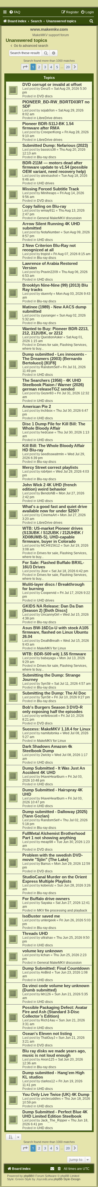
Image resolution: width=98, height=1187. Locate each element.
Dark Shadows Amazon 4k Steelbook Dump (47, 748)
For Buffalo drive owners (46, 899)
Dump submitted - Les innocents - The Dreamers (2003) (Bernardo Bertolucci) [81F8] (54, 358)
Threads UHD (35, 933)
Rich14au (48, 1020)
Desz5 (45, 89)
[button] (25, 67)
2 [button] (39, 66)
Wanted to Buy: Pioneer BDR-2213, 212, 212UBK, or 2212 (55, 331)
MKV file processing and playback (62, 910)
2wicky (46, 755)
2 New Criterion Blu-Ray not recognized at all (49, 247)
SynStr (46, 684)
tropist (45, 254)
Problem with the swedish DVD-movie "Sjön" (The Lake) (52, 857)
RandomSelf (50, 367)
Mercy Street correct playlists (50, 467)
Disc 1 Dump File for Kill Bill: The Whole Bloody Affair (53, 426)
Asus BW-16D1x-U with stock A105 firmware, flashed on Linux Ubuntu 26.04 (55, 632)
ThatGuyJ (48, 1038)
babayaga (48, 658)
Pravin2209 (49, 272)
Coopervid (48, 593)
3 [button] (45, 66)
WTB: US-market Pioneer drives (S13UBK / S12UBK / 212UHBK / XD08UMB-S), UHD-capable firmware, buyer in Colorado (52, 535)
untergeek (48, 920)
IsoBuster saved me (41, 916)
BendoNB (48, 493)
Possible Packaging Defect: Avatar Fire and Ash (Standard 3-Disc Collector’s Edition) (54, 1011)
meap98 (47, 842)
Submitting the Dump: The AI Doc (54, 693)
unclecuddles (51, 1099)
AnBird (46, 972)
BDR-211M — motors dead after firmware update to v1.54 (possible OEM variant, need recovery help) (55, 167)
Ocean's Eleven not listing (47, 1033)
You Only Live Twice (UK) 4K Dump (55, 1094)
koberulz (47, 885)
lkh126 (46, 994)
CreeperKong (51, 132)
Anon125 (47, 1059)
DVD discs (45, 96)
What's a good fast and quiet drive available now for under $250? (54, 508)
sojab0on (48, 110)
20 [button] (68, 66)
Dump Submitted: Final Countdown (56, 968)
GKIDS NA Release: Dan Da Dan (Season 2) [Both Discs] (52, 608)
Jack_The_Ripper (54, 1120)
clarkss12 (48, 1081)
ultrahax (47, 938)
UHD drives (45, 183)
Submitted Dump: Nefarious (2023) (55, 145)
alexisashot (49, 176)
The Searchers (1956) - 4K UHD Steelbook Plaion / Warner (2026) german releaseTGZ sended (53, 384)
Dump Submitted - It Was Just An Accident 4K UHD (53, 770)
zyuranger (48, 315)
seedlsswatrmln (52, 454)
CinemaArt (49, 515)
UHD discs (45, 240)
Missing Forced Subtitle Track (50, 189)
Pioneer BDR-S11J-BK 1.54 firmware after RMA (48, 126)
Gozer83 (47, 393)
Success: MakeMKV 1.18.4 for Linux (56, 729)
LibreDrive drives (49, 118)
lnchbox (47, 411)
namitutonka (50, 733)
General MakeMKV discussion (59, 218)
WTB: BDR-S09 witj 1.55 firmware (54, 654)
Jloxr (44, 571)
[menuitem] (14, 12)
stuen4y (47, 294)
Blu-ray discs (46, 157)
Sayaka (46, 903)
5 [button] (57, 66)
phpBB (28, 1175)
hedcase (47, 432)
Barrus (46, 864)
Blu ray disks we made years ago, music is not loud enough (54, 1053)
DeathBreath (50, 641)
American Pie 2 (36, 406)
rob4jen (46, 471)
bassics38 (48, 149)
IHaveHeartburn (53, 777)
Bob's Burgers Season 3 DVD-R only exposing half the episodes (52, 709)
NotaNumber (50, 232)
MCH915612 (50, 545)
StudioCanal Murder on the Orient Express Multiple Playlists (54, 879)
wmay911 (48, 210)
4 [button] (51, 66)
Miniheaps (48, 193)
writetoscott (49, 716)
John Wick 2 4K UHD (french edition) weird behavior (49, 487)
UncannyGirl (50, 614)
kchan (45, 955)
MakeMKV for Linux (51, 648)
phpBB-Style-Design (67, 1179)
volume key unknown (42, 951)
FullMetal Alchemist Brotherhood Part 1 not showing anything (53, 835)
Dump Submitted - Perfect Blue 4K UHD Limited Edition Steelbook (55, 1114)
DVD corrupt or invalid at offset (52, 84)
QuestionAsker (52, 337)
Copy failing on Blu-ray (44, 206)
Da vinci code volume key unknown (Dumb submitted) (55, 988)
